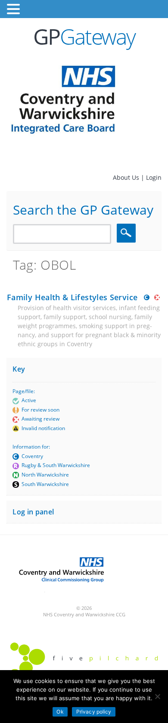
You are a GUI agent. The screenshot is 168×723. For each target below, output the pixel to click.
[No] (157, 696)
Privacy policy (94, 711)
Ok (59, 711)
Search (127, 233)
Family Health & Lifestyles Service (72, 297)
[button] (14, 9)
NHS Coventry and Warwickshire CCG (84, 614)
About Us (127, 177)
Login (154, 177)
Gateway (84, 36)
